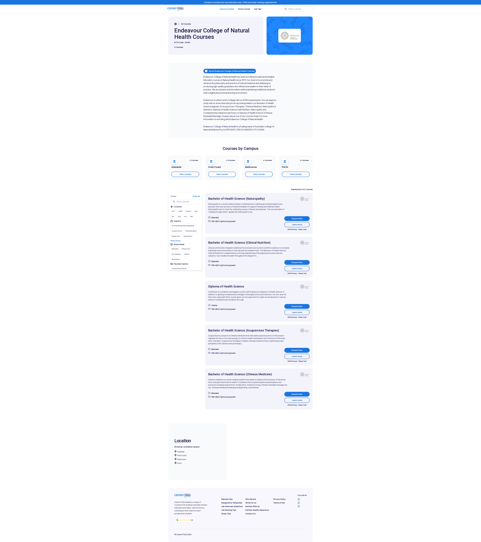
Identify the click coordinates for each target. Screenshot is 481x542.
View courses (185, 174)
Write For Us (250, 503)
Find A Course (244, 9)
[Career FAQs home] (175, 9)
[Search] (285, 9)
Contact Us (250, 513)
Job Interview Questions (232, 506)
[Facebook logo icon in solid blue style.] (299, 499)
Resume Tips (227, 499)
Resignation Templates (231, 503)
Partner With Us (252, 506)
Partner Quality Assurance (257, 510)
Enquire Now (297, 218)
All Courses (186, 24)
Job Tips (257, 9)
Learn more (301, 224)
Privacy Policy (279, 499)
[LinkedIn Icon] (299, 506)
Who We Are (250, 499)
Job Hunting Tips (228, 510)
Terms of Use (279, 503)
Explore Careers (227, 9)
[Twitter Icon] (299, 502)
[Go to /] (175, 24)
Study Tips (226, 513)
